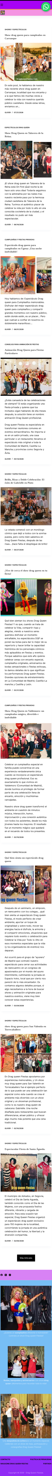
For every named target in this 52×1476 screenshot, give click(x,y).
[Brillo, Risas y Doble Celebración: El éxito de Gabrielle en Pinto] (26, 506)
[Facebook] (2, 1275)
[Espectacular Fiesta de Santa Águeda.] (26, 1173)
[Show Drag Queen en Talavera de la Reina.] (26, 160)
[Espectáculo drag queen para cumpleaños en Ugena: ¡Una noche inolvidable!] (26, 275)
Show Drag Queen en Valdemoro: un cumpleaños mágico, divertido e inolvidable (24, 714)
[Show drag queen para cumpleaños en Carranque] (26, 62)
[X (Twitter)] (6, 1275)
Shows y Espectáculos (15, 29)
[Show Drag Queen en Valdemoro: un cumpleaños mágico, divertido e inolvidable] (26, 741)
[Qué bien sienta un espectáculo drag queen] (26, 885)
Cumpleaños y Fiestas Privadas (19, 240)
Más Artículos (26, 1258)
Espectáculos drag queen (17, 127)
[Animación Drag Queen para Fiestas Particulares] (26, 377)
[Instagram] (10, 1275)
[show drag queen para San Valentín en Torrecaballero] (26, 1053)
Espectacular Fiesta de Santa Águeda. (25, 1149)
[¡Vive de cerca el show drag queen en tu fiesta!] (26, 597)
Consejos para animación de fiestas (22, 344)
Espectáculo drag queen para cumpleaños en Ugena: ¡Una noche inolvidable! (23, 248)
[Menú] (2, 5)
